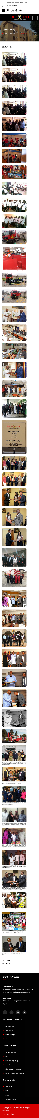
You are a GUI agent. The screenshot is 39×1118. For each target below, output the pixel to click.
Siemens (9, 1039)
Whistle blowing (11, 1099)
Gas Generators (11, 1065)
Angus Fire (9, 1030)
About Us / (13, 33)
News (7, 1095)
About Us (9, 1087)
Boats (7, 1056)
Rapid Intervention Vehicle (15, 1073)
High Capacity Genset (13, 1069)
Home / (7, 33)
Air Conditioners (11, 1052)
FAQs (7, 1091)
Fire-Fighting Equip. (12, 1061)
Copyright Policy (8, 1114)
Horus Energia (10, 1035)
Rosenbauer (10, 1026)
